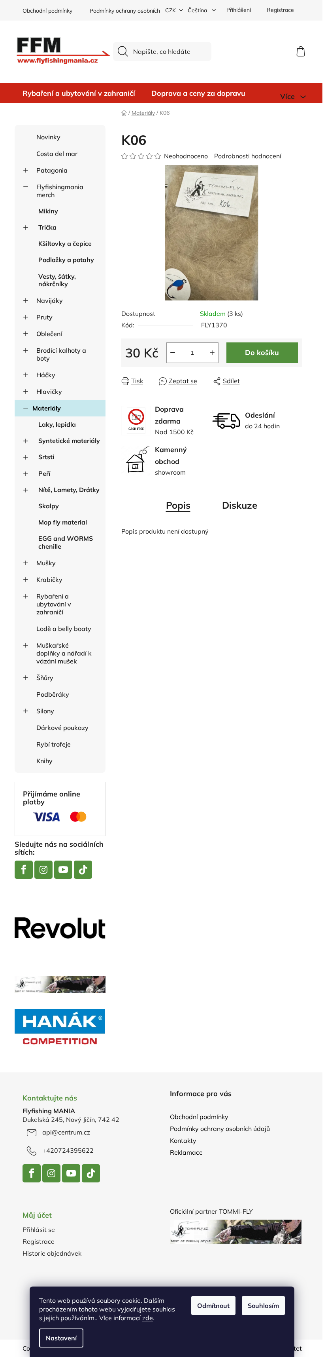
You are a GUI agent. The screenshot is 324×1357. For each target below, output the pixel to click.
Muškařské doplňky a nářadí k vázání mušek (64, 653)
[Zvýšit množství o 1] (212, 353)
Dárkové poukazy (62, 728)
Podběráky (52, 694)
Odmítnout (213, 1305)
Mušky (46, 563)
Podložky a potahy (66, 260)
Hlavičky (49, 391)
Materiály (46, 408)
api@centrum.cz (66, 1132)
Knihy (44, 761)
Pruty (44, 317)
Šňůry (44, 678)
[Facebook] (24, 870)
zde (147, 1318)
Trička (47, 227)
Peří (44, 473)
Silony (45, 711)
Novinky (48, 137)
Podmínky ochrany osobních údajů (132, 10)
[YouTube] (63, 870)
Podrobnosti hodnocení (247, 156)
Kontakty (183, 1140)
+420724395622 (68, 1150)
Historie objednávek (52, 1253)
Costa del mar (56, 154)
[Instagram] (43, 870)
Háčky (45, 375)
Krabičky (49, 579)
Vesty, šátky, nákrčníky (57, 280)
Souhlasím (263, 1305)
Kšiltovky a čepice (65, 243)
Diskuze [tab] (239, 505)
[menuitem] (79, 93)
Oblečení (49, 334)
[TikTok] (83, 870)
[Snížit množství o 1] (173, 353)
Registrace (280, 9)
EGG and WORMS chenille (65, 542)
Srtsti (46, 457)
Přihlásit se (39, 1229)
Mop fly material (62, 522)
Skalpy (48, 506)
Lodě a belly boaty (63, 629)
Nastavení (61, 1338)
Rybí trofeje (53, 744)
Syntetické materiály (69, 441)
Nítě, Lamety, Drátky (69, 490)
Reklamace (186, 1152)
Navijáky (49, 300)
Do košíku (262, 352)
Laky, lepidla (57, 424)
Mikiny (48, 211)
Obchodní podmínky (47, 10)
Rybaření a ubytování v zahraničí (53, 604)
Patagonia (52, 170)
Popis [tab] (178, 505)
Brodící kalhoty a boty (61, 354)
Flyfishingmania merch (59, 191)
